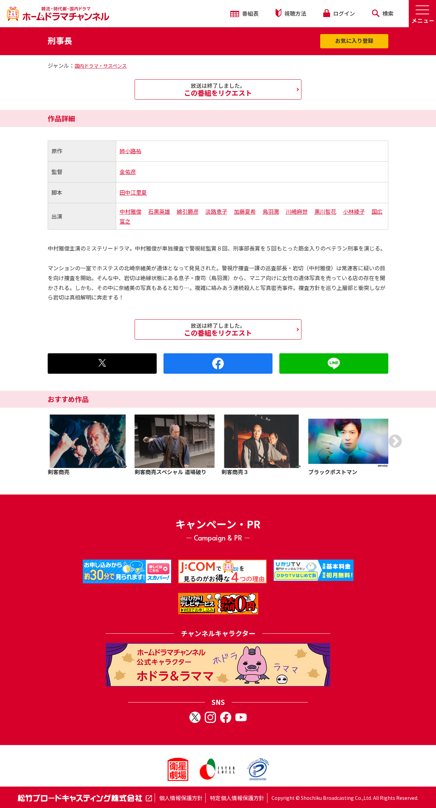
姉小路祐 (130, 151)
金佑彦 (128, 171)
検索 (387, 13)
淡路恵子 (216, 211)
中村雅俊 (130, 211)
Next (395, 441)
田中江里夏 (133, 192)
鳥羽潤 (271, 211)
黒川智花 (325, 211)
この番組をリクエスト (218, 89)
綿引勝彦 (188, 211)
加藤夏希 (245, 211)
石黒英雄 (159, 211)
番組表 (250, 13)
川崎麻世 (297, 211)
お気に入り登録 (354, 40)
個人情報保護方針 (181, 798)
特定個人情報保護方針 (237, 798)
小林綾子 (354, 211)
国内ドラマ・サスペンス (101, 65)
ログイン (343, 13)
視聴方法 (294, 13)
